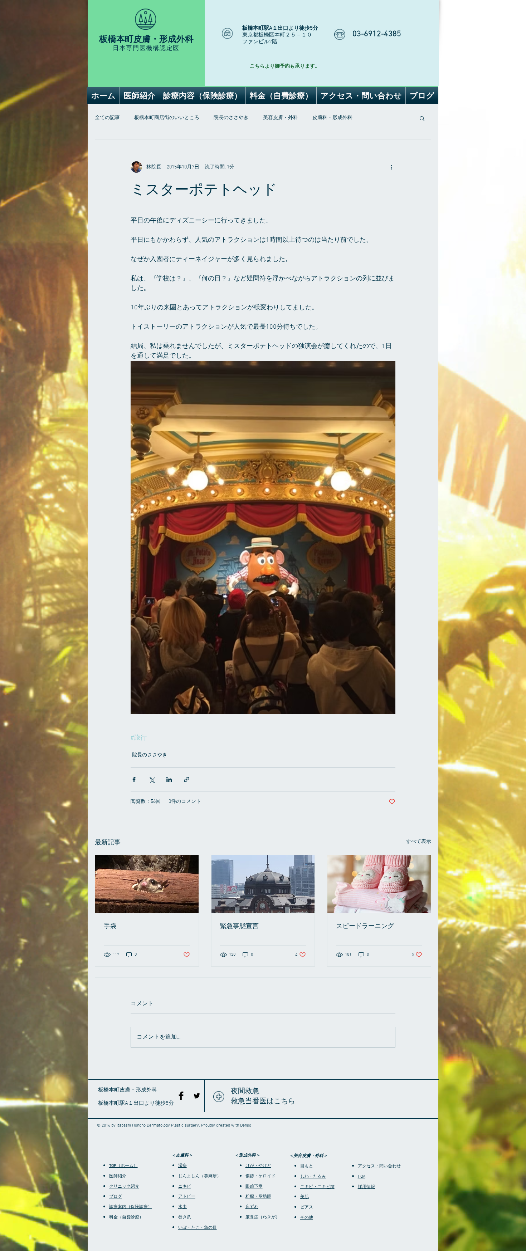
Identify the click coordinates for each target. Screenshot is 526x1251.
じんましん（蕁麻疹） (199, 1176)
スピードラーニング (365, 925)
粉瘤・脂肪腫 (258, 1196)
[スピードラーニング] (379, 884)
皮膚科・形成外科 (332, 118)
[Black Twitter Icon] (197, 1095)
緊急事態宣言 (239, 925)
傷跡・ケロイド (260, 1176)
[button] (422, 118)
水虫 (182, 1207)
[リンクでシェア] (186, 779)
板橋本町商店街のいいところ (166, 118)
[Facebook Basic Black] (181, 1095)
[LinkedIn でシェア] (169, 779)
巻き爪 (184, 1217)
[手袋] (147, 884)
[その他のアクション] (391, 167)
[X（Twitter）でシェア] (151, 779)
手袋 (110, 925)
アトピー (186, 1196)
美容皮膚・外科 (280, 118)
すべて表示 (418, 842)
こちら (257, 66)
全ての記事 (107, 118)
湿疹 (182, 1165)
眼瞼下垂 (254, 1186)
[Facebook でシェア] (134, 779)
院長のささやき (231, 118)
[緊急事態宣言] (263, 884)
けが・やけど (258, 1165)
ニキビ (184, 1186)
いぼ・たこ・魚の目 (197, 1227)
